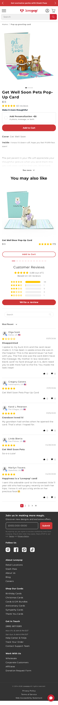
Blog (8, 577)
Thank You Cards (14, 614)
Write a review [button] (29, 302)
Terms (11, 536)
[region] (29, 387)
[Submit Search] (53, 17)
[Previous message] (3, 3)
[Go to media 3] (30, 87)
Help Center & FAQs (16, 638)
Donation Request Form (18, 670)
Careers (10, 581)
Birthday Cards (14, 593)
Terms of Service (29, 694)
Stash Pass (11, 569)
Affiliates (10, 666)
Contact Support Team (18, 646)
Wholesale (11, 658)
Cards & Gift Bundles (17, 601)
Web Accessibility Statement (29, 698)
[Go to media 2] (28, 87)
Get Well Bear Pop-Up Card (17, 240)
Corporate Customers (17, 662)
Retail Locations (14, 565)
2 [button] (25, 505)
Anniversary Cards (15, 605)
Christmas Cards (14, 597)
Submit (46, 525)
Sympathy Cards (14, 610)
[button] (4, 11)
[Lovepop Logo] (29, 10)
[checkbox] (29, 117)
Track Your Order (15, 642)
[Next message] (55, 3)
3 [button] (28, 505)
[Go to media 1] (26, 87)
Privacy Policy (23, 536)
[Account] (47, 10)
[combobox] (29, 17)
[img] (8, 339)
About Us (10, 573)
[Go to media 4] (32, 87)
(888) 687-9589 (14, 626)
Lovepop (26, 686)
